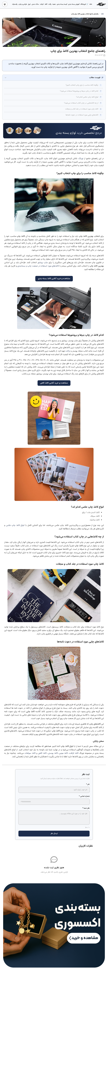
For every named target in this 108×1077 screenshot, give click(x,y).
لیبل (29, 4)
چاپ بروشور (43, 262)
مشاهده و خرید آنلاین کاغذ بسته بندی (54, 278)
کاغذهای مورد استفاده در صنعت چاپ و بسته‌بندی (38, 266)
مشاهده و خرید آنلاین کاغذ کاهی (54, 383)
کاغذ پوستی (53, 753)
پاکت (49, 4)
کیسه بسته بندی (62, 4)
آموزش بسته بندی (73, 4)
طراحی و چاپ (22, 4)
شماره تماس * (84, 796)
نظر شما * (86, 808)
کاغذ (46, 4)
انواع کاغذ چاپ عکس (15, 525)
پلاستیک (14, 4)
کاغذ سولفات (30, 753)
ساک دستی (35, 4)
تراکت (67, 351)
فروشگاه (83, 4)
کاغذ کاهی (42, 753)
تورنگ (81, 158)
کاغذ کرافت (73, 753)
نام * (88, 784)
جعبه (54, 4)
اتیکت (42, 4)
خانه (90, 4)
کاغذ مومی (63, 753)
